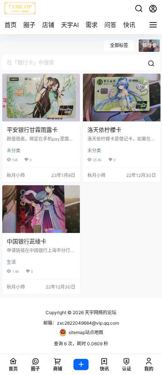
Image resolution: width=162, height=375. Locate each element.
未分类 (13, 150)
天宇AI (70, 25)
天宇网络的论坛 (100, 312)
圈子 (29, 25)
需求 (92, 25)
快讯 (129, 25)
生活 (11, 262)
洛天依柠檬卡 (104, 129)
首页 (11, 25)
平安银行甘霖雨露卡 (32, 129)
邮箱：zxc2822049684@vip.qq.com (81, 323)
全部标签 (119, 45)
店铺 (48, 25)
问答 (110, 25)
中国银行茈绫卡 (26, 241)
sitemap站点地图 (86, 332)
